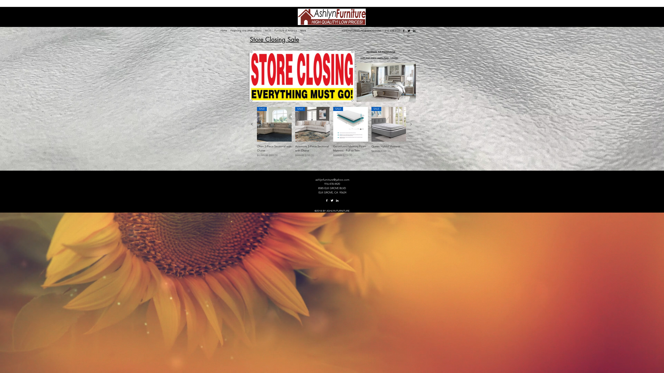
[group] (331, 136)
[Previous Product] (252, 124)
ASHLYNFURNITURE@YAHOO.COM (361, 30)
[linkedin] (414, 30)
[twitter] (409, 30)
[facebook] (403, 30)
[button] (408, 35)
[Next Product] (411, 124)
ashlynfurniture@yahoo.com (332, 179)
